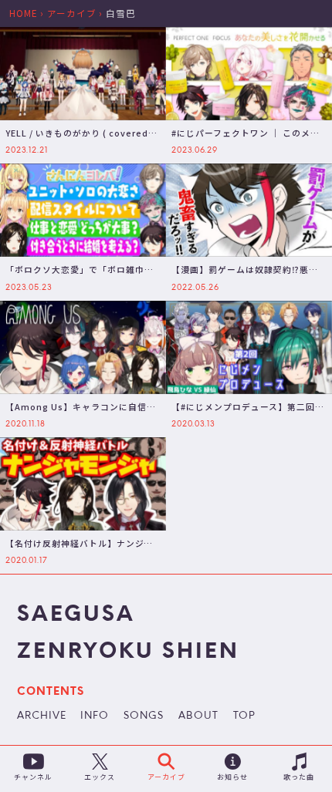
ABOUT (198, 716)
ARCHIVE (41, 716)
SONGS (144, 716)
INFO (94, 716)
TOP (244, 716)
